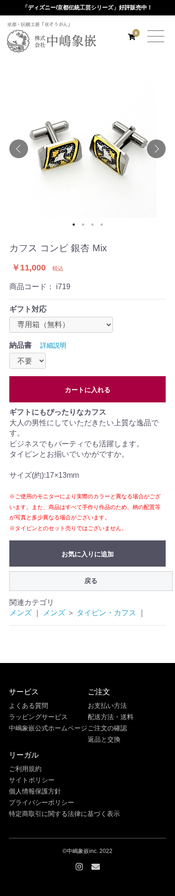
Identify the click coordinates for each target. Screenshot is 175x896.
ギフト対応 (28, 309)
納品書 (20, 345)
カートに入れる (88, 389)
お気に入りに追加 (88, 554)
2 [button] (83, 224)
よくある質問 (28, 705)
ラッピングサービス (38, 717)
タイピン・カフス (106, 613)
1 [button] (73, 224)
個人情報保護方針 (35, 791)
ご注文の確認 (107, 728)
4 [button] (101, 224)
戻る (91, 580)
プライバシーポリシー (41, 802)
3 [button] (92, 224)
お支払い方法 (107, 705)
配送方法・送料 (110, 717)
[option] (87, 149)
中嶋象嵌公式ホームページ (48, 728)
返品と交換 (104, 739)
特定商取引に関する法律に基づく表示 (64, 813)
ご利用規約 (25, 768)
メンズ (20, 613)
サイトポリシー (32, 780)
